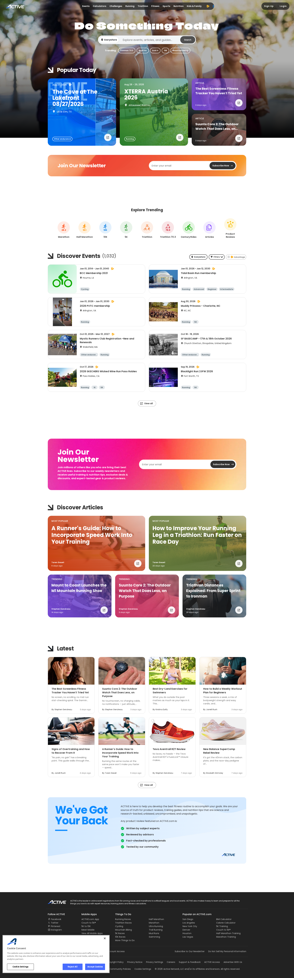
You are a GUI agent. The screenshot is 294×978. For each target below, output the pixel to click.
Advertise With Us (233, 962)
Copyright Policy (115, 962)
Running (129, 6)
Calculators (99, 6)
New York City (190, 926)
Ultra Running (156, 926)
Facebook (56, 919)
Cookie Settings (20, 966)
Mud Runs (154, 933)
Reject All (72, 966)
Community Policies (120, 969)
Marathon (154, 922)
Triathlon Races (123, 922)
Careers (171, 962)
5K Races (120, 933)
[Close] (104, 938)
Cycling (119, 926)
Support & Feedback (190, 962)
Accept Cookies (95, 966)
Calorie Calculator (226, 922)
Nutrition (178, 6)
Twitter (54, 922)
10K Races (120, 936)
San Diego (188, 919)
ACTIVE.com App (90, 919)
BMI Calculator (224, 919)
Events (86, 6)
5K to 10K (86, 926)
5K (126, 230)
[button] (147, 40)
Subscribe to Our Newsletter (190, 951)
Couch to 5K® (88, 922)
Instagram (56, 929)
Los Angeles (189, 922)
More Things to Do (125, 940)
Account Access (116, 951)
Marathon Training (226, 936)
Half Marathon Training (228, 933)
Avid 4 (155, 50)
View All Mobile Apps (92, 933)
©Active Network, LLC (169, 969)
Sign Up (269, 6)
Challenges (115, 6)
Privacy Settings (154, 962)
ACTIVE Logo (54, 901)
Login (283, 6)
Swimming (154, 936)
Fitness (155, 6)
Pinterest (55, 926)
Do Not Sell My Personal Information (227, 951)
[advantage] (208, 6)
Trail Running (155, 929)
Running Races (123, 919)
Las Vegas (188, 936)
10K (165, 50)
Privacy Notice (134, 962)
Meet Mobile (87, 929)
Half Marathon (156, 919)
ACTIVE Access (212, 962)
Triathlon (143, 6)
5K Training (222, 926)
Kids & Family (194, 6)
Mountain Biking (180, 50)
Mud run (143, 50)
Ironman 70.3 (126, 50)
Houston (187, 933)
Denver (186, 929)
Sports (166, 6)
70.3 (168, 230)
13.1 (84, 230)
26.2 (64, 230)
